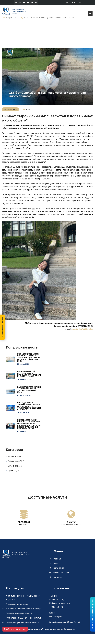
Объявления (16, 461)
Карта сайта (58, 568)
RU (73, 2)
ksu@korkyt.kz (12, 18)
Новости (14, 457)
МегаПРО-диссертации (2, 326)
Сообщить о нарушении (15, 629)
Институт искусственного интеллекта (22, 622)
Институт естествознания (17, 604)
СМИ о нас (15, 466)
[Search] (36, 2)
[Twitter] (32, 2)
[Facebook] (24, 2)
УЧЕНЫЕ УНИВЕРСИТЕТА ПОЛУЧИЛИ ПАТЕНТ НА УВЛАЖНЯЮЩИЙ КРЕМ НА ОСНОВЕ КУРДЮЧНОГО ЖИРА (28, 357)
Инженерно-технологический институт (23, 609)
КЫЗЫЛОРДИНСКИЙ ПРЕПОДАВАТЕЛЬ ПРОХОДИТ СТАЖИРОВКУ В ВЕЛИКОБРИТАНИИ (29, 374)
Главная (57, 559)
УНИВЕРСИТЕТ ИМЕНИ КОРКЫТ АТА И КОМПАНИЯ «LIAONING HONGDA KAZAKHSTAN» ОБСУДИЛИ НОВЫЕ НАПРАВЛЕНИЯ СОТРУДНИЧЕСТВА (29, 424)
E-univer (71, 522)
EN (80, 2)
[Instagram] (20, 2)
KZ (67, 2)
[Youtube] (28, 2)
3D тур (56, 563)
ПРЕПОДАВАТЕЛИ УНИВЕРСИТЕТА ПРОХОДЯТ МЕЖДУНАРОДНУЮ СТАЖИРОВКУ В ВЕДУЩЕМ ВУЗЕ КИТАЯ (29, 406)
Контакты (57, 577)
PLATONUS (24, 522)
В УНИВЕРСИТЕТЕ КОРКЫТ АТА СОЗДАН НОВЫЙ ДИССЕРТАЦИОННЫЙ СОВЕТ (29, 389)
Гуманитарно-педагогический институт (23, 618)
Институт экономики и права (19, 613)
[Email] (16, 2)
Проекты (13, 470)
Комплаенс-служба (62, 572)
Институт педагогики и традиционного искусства (23, 598)
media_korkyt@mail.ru (82, 329)
